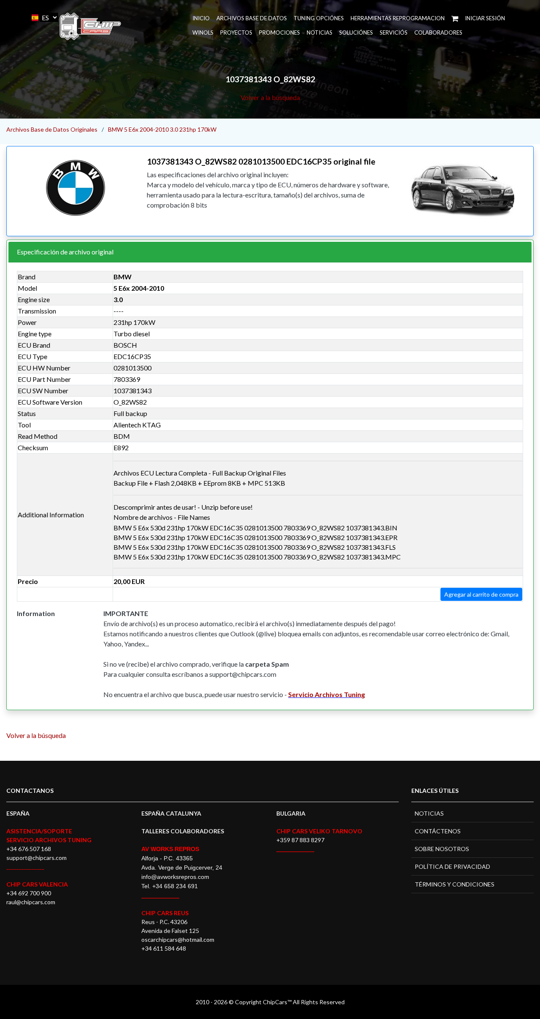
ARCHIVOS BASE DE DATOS (251, 18)
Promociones (279, 32)
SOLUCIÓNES (356, 32)
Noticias (319, 32)
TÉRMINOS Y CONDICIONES (454, 884)
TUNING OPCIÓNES (319, 18)
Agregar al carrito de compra (481, 594)
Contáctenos (438, 831)
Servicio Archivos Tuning (326, 694)
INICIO (201, 18)
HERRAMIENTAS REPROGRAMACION (398, 18)
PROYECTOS (236, 32)
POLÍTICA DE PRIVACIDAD (452, 866)
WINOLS (202, 32)
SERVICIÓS (394, 32)
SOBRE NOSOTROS (442, 848)
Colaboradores (438, 32)
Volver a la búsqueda (270, 97)
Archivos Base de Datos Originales (51, 129)
